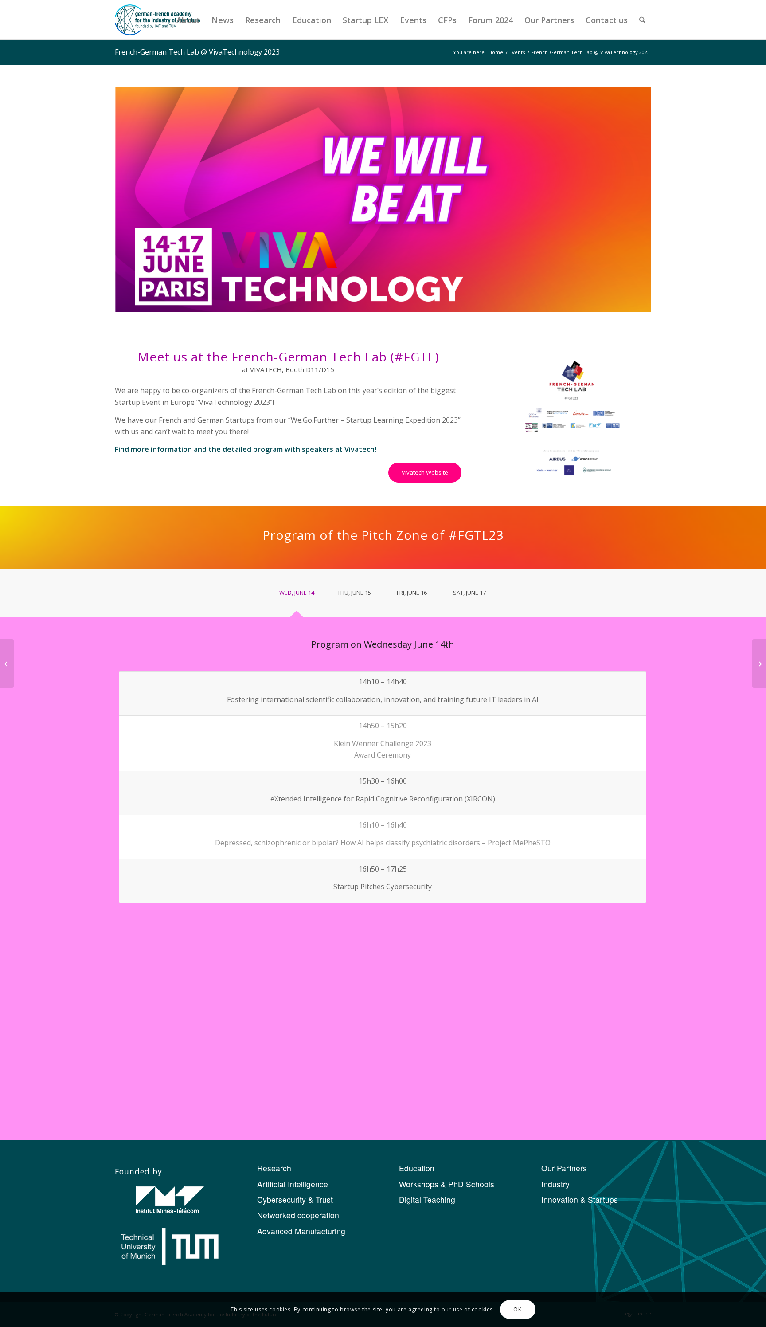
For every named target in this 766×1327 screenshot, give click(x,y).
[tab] (296, 595)
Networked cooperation (298, 1215)
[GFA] (157, 19)
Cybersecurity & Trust (295, 1199)
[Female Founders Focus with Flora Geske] (759, 663)
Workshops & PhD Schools (446, 1184)
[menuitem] (188, 19)
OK (517, 1309)
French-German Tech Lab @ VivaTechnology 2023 (197, 52)
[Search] (642, 19)
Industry (555, 1184)
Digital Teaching (427, 1199)
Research (274, 1168)
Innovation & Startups (579, 1199)
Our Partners (564, 1168)
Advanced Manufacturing (301, 1231)
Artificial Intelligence (292, 1184)
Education (416, 1168)
